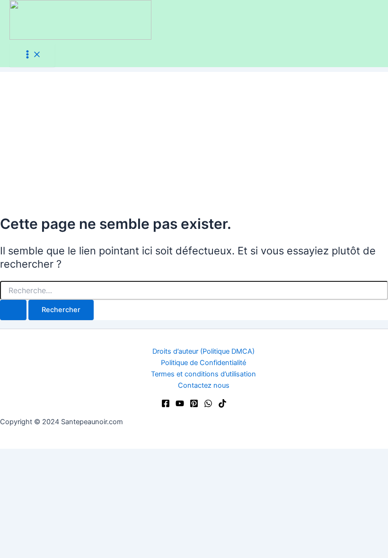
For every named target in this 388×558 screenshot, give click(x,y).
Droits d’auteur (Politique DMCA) (203, 351)
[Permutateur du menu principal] (32, 55)
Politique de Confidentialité (203, 362)
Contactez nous (203, 385)
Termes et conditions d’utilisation (203, 374)
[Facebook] (165, 405)
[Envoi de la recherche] (13, 310)
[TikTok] (222, 405)
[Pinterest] (194, 405)
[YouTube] (180, 405)
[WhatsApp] (208, 405)
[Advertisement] (194, 138)
